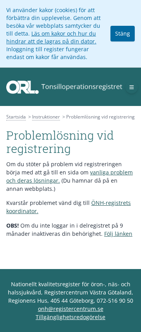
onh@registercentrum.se (70, 308)
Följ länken (118, 233)
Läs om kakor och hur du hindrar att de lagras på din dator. (51, 37)
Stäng (122, 33)
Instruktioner (46, 116)
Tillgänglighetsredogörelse (70, 317)
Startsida (16, 116)
